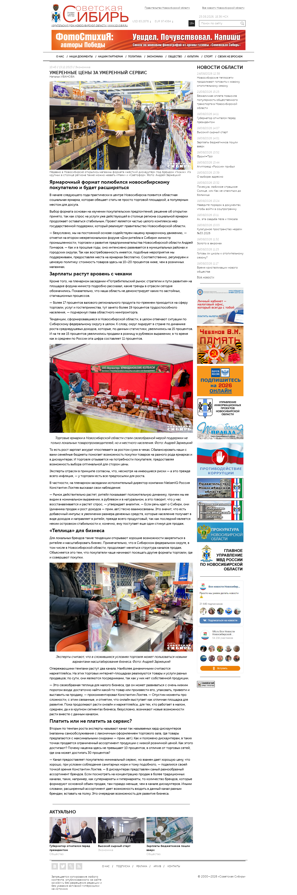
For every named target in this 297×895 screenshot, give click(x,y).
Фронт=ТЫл (205, 156)
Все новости (205, 277)
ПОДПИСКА (123, 866)
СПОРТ (208, 56)
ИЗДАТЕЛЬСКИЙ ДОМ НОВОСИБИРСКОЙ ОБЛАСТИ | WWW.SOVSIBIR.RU (92, 14)
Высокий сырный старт (114, 846)
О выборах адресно (210, 176)
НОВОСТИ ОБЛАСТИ (220, 67)
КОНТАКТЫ (173, 866)
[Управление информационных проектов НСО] (220, 417)
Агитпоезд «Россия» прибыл (216, 166)
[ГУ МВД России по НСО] (220, 570)
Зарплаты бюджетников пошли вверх (168, 848)
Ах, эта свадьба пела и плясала (217, 219)
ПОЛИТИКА (135, 56)
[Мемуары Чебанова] (220, 362)
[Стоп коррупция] (220, 475)
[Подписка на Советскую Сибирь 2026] (220, 395)
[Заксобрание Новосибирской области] (220, 519)
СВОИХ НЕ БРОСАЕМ (230, 56)
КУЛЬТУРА (193, 56)
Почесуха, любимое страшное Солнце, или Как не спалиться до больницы (219, 190)
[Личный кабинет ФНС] (220, 322)
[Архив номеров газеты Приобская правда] (220, 439)
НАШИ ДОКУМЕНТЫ (81, 56)
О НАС (60, 56)
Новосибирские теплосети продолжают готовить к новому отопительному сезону (218, 81)
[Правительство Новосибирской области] (220, 497)
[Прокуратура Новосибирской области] (220, 541)
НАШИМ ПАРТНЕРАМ (110, 56)
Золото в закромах (209, 243)
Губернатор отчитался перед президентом (70, 848)
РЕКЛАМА (141, 866)
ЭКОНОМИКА (155, 56)
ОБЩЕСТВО (175, 56)
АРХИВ (157, 866)
